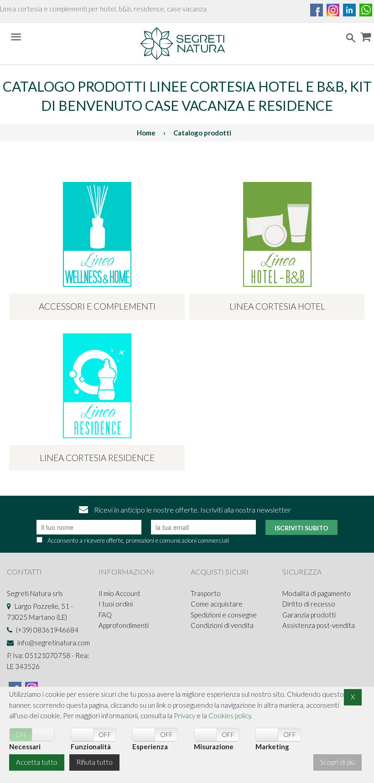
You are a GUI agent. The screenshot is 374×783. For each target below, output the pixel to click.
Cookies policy (229, 715)
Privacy (184, 715)
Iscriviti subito (301, 528)
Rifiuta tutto (94, 762)
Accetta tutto (36, 762)
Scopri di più (337, 762)
